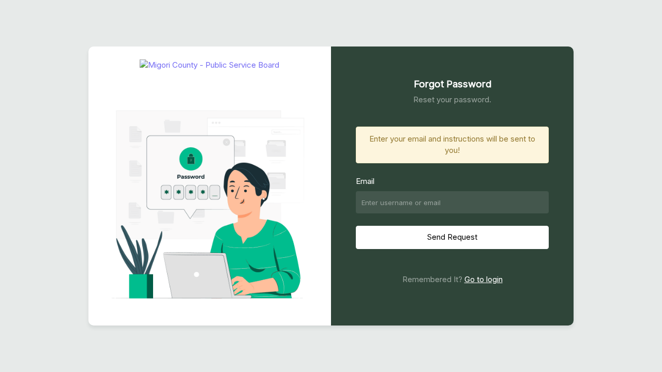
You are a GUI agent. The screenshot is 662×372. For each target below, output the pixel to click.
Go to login (483, 279)
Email (365, 181)
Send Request (452, 237)
